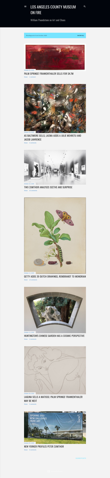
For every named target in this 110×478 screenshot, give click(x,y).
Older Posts (81, 458)
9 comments (32, 450)
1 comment (32, 77)
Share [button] (26, 77)
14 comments (33, 280)
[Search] (84, 6)
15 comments (33, 190)
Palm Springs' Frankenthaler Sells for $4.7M (48, 73)
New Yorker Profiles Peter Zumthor (44, 446)
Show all (80, 35)
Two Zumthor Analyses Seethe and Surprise (48, 187)
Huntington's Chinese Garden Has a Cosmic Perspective (54, 336)
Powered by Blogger (57, 471)
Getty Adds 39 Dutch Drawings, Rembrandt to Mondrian (55, 276)
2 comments (32, 339)
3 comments (32, 143)
